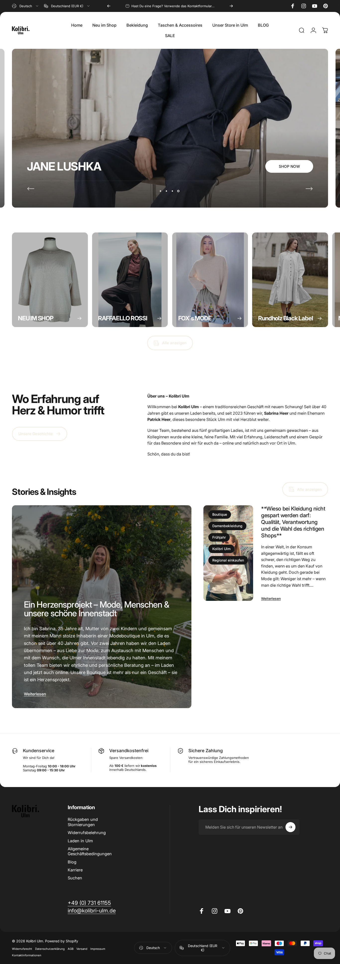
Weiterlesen (35, 693)
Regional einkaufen (228, 560)
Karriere (75, 869)
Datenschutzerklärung (50, 949)
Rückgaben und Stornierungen (83, 822)
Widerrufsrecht (22, 949)
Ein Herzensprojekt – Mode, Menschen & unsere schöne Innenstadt (96, 608)
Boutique (219, 514)
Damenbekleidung (227, 526)
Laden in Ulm (80, 840)
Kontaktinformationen (26, 955)
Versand (81, 949)
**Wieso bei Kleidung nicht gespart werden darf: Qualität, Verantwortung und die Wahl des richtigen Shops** (293, 522)
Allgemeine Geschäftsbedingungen (90, 851)
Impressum (97, 949)
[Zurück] (108, 6)
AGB (70, 949)
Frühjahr (219, 537)
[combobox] (25, 6)
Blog (72, 861)
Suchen (75, 877)
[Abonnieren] (290, 827)
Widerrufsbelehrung (87, 832)
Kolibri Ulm (221, 549)
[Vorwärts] (231, 6)
